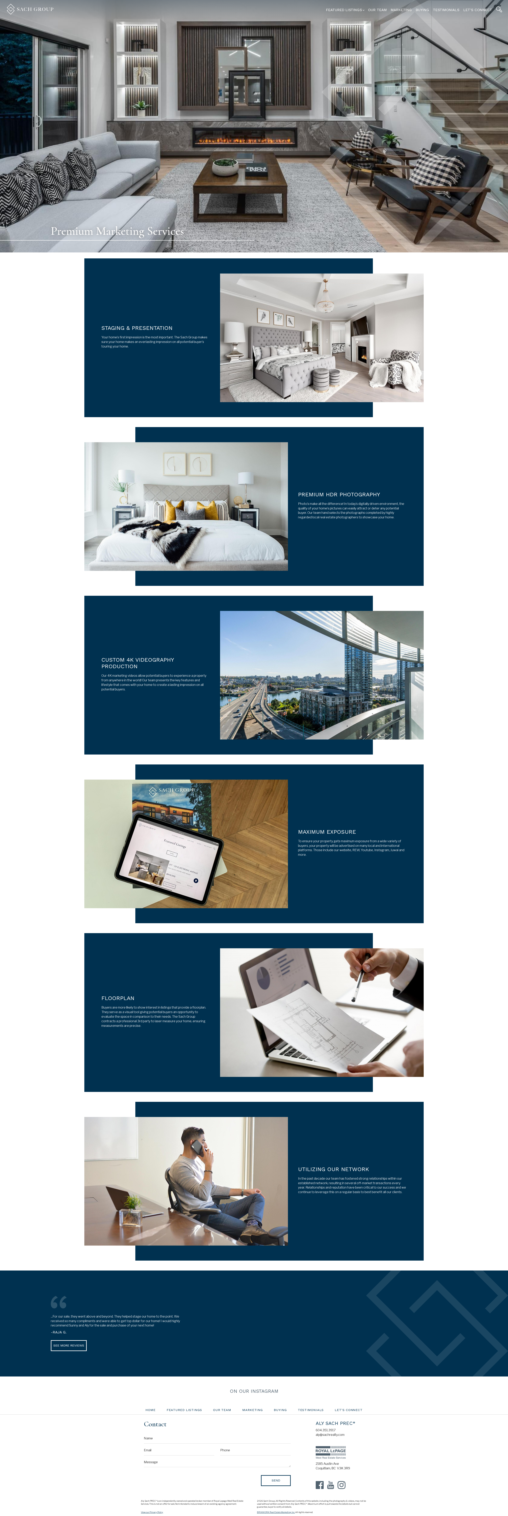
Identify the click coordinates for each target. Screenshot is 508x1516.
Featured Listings (184, 1410)
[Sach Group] (30, 13)
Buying (422, 10)
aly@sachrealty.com (330, 1435)
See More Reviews (68, 1345)
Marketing (401, 10)
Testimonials (446, 10)
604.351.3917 (326, 1430)
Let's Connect (477, 10)
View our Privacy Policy (152, 1512)
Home (150, 1410)
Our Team (377, 10)
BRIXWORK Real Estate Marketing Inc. (276, 1512)
